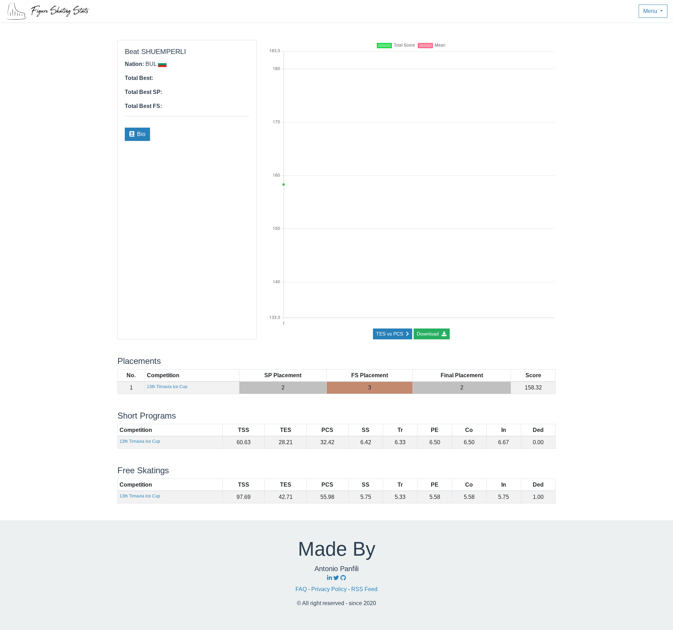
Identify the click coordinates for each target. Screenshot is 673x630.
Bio (140, 134)
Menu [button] (651, 11)
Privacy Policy (329, 589)
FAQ (301, 589)
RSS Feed (364, 589)
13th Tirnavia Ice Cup (167, 386)
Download (428, 334)
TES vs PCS (390, 334)
